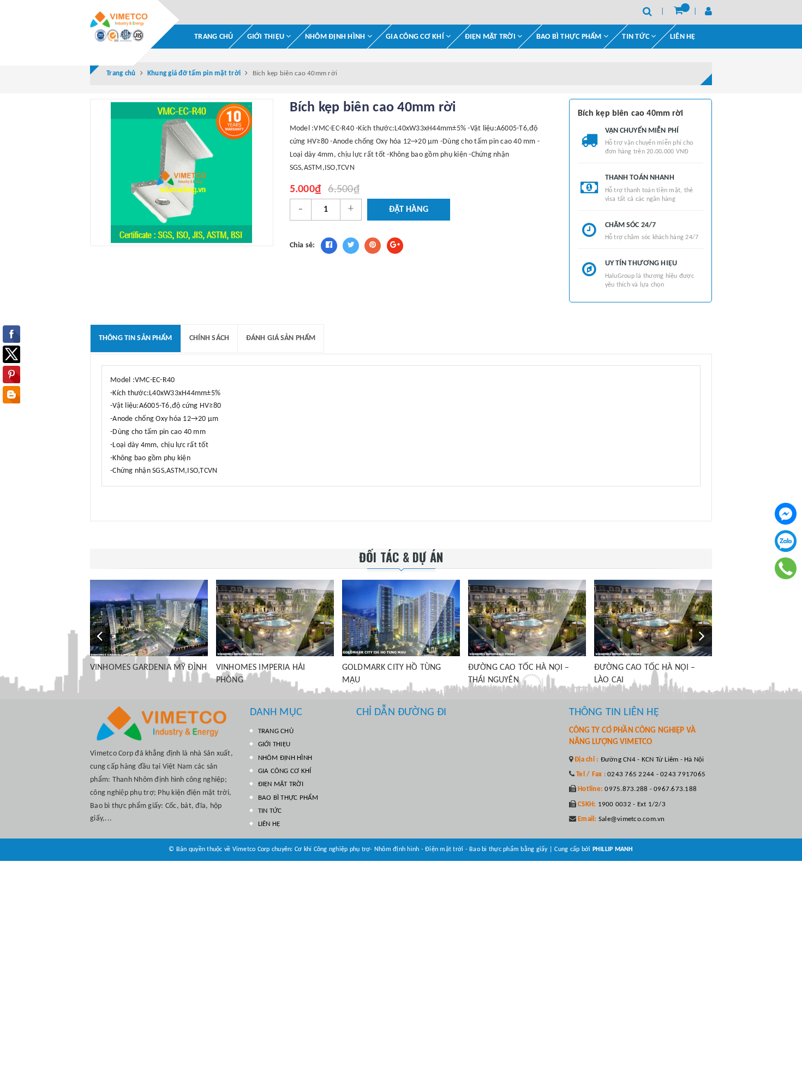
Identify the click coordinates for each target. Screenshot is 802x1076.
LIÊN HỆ (683, 37)
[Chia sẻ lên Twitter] (351, 245)
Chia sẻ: (302, 245)
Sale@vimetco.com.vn (631, 819)
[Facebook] (786, 514)
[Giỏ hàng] (678, 11)
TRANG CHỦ (213, 37)
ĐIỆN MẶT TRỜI (491, 37)
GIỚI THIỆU (266, 37)
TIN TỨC (270, 811)
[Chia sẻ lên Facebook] (329, 245)
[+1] (395, 245)
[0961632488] (785, 568)
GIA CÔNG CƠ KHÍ (416, 37)
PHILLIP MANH (612, 849)
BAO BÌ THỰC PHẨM (569, 37)
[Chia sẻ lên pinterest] (372, 245)
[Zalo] (786, 541)
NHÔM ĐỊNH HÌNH (336, 37)
